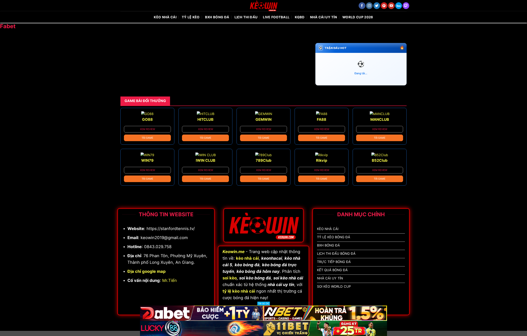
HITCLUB (205, 119)
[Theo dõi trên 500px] (398, 5)
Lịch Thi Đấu (246, 17)
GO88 (147, 119)
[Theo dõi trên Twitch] (406, 5)
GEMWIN (263, 119)
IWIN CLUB (205, 160)
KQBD (299, 17)
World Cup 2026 (357, 17)
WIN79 (147, 160)
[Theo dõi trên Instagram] (369, 5)
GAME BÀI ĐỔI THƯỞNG (145, 101)
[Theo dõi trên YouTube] (391, 5)
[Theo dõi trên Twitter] (376, 5)
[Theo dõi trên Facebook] (362, 5)
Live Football (276, 17)
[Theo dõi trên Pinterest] (384, 5)
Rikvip (321, 160)
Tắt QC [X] (263, 303)
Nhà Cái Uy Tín (323, 17)
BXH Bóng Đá (217, 17)
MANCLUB (379, 119)
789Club (263, 160)
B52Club (379, 160)
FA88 (321, 119)
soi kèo (230, 278)
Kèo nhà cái (165, 17)
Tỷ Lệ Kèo (191, 17)
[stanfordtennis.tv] (263, 5)
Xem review (147, 129)
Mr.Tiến (169, 280)
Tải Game (147, 137)
